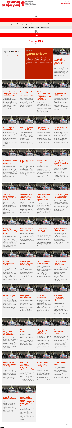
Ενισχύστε (59, 24)
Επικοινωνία (36, 20)
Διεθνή (25, 27)
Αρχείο (36, 35)
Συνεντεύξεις (45, 27)
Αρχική (12, 24)
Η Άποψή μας (29, 50)
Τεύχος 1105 (8, 55)
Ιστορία (31, 27)
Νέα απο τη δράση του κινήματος (25, 24)
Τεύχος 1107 (18, 55)
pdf (15, 51)
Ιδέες (37, 27)
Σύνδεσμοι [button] (50, 24)
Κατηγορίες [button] (41, 24)
